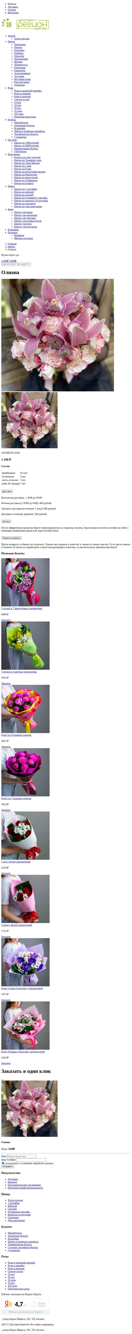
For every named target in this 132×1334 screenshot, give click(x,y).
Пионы (18, 47)
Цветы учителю (23, 223)
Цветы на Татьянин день (27, 160)
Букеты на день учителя (27, 157)
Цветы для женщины (25, 215)
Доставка (13, 6)
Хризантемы (21, 59)
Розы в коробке (22, 93)
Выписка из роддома (19, 1214)
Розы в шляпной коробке (28, 90)
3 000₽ (12, 261)
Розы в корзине (22, 96)
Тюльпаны (20, 44)
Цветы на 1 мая (22, 166)
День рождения (16, 1220)
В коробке (19, 128)
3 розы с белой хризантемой (16, 925)
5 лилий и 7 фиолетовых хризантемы (21, 608)
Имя (3, 1156)
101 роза (18, 114)
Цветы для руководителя (27, 221)
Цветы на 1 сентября (25, 189)
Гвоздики (19, 50)
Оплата (12, 9)
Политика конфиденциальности (25, 1187)
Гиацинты (19, 70)
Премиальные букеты (26, 148)
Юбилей (12, 1206)
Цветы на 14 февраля (25, 180)
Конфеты (19, 235)
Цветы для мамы (23, 212)
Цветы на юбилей (24, 192)
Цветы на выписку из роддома (31, 200)
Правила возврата (11, 538)
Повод (11, 186)
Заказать (5, 620)
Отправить (8, 1166)
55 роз (11, 1283)
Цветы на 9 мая (22, 168)
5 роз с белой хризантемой (15, 861)
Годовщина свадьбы (19, 1211)
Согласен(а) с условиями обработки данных (29, 1163)
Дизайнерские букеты (26, 134)
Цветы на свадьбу (24, 195)
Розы (10, 87)
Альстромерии (22, 73)
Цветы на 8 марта (23, 183)
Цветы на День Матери (27, 163)
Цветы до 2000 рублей (26, 145)
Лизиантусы (21, 64)
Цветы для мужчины (25, 226)
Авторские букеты (24, 125)
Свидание (13, 1217)
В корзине (13, 229)
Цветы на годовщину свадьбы (30, 197)
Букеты (12, 119)
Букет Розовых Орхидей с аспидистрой (23, 1051)
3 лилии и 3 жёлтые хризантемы (19, 671)
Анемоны (19, 85)
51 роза (18, 111)
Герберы (18, 53)
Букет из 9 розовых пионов (16, 735)
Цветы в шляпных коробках (29, 131)
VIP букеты (20, 151)
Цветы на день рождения (28, 206)
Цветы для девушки (25, 218)
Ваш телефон (8, 1159)
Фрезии (18, 61)
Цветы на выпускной (26, 177)
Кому (11, 209)
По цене (12, 140)
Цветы (11, 41)
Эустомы (19, 76)
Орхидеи (19, 56)
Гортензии (20, 67)
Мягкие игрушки (23, 238)
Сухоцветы (20, 137)
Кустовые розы (22, 79)
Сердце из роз (21, 99)
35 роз (17, 108)
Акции (11, 35)
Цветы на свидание (25, 203)
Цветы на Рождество (25, 174)
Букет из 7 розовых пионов (16, 798)
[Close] (2, 1079)
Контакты (13, 12)
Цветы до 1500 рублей (26, 142)
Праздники (14, 154)
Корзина (12, 1182)
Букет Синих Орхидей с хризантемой (22, 988)
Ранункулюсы (21, 82)
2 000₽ (5, 261)
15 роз (17, 102)
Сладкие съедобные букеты (23, 1247)
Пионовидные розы (25, 116)
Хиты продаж (21, 38)
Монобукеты (21, 122)
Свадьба (12, 1209)
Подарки (12, 232)
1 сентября (13, 1203)
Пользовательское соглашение (24, 1185)
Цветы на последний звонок (29, 171)
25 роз (17, 105)
